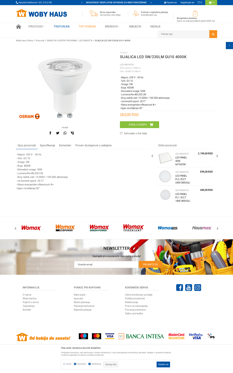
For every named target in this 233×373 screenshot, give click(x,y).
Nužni (68, 364)
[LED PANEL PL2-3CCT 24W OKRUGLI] (165, 176)
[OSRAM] (29, 116)
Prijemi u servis (31, 302)
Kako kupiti (79, 294)
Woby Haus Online (24, 40)
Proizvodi (40, 40)
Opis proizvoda (27, 145)
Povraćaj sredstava (135, 309)
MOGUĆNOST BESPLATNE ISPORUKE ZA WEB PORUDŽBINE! (116, 2)
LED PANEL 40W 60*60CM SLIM (181, 162)
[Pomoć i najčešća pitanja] (136, 13)
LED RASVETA (85, 40)
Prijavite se (150, 264)
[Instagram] (197, 287)
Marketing (96, 364)
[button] (187, 34)
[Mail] (79, 133)
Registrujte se (187, 2)
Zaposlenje (29, 306)
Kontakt (27, 309)
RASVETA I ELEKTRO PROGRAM (62, 40)
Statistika (81, 364)
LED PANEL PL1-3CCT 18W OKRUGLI (182, 197)
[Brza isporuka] (94, 13)
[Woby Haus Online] (41, 13)
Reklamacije (131, 302)
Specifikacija (47, 145)
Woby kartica (30, 298)
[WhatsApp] (65, 133)
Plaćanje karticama (84, 306)
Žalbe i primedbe (134, 313)
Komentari (65, 145)
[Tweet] (57, 133)
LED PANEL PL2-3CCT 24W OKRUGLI (182, 179)
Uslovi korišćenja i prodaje (138, 294)
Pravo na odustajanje (136, 306)
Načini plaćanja (82, 302)
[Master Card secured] (176, 336)
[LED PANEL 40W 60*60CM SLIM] (165, 158)
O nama (27, 294)
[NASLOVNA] (18, 26)
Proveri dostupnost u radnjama (93, 145)
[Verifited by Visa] (196, 336)
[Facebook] (50, 133)
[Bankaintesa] (141, 336)
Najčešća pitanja (82, 309)
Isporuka (78, 298)
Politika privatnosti (135, 298)
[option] (116, 2)
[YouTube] (188, 287)
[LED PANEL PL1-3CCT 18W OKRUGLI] (165, 194)
